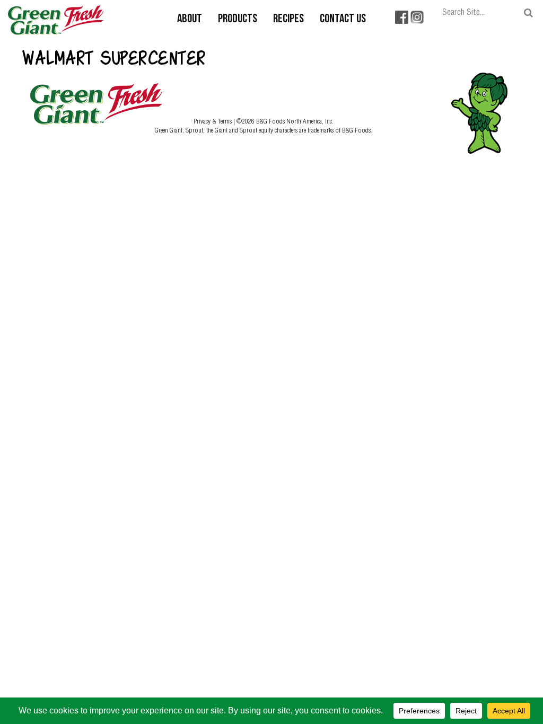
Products (237, 19)
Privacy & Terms (213, 121)
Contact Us (343, 19)
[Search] (528, 13)
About (189, 19)
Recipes (288, 19)
